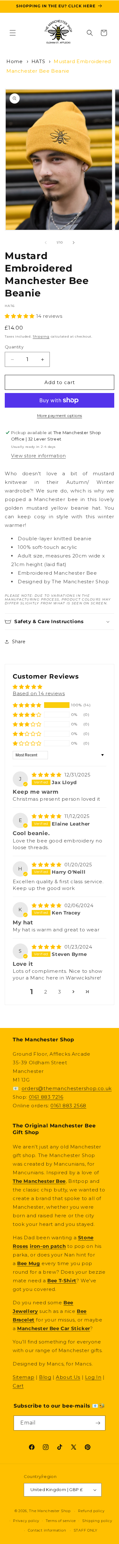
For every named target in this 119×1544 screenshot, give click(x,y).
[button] (13, 33)
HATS (38, 61)
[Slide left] (46, 243)
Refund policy (91, 1511)
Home (14, 61)
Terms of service (61, 1521)
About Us (68, 1377)
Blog (45, 1377)
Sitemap (23, 1377)
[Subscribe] (98, 1423)
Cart (18, 1386)
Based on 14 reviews (39, 693)
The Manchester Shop (49, 1511)
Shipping (41, 336)
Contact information (47, 1530)
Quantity (14, 346)
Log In (93, 1377)
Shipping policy (97, 1521)
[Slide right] (74, 243)
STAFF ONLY (85, 1530)
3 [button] (59, 992)
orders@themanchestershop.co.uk (67, 1088)
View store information (38, 456)
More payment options (59, 415)
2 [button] (45, 992)
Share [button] (19, 642)
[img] (47, 775)
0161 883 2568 (68, 1106)
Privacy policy (26, 1521)
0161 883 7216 (46, 1097)
